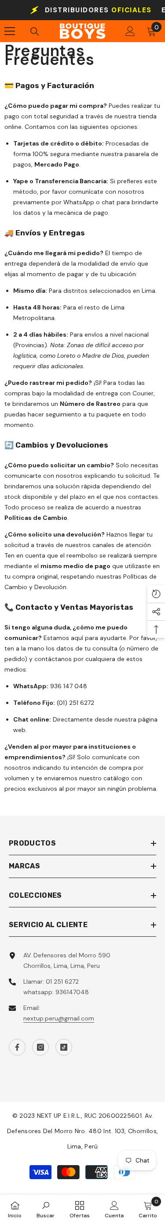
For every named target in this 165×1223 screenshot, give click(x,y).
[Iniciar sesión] (130, 31)
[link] (45, 1209)
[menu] (9, 31)
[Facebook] (17, 1047)
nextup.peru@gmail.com (58, 1018)
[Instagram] (40, 1047)
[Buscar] (34, 31)
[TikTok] (63, 1047)
